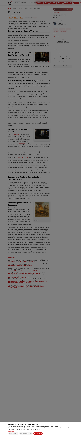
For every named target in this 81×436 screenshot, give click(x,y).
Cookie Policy (11, 431)
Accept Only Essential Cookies (26, 433)
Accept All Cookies (38, 433)
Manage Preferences (13, 433)
